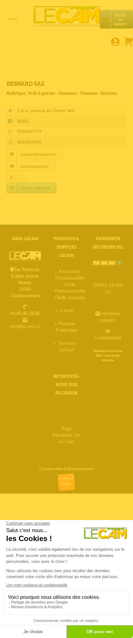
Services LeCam (67, 346)
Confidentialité (108, 337)
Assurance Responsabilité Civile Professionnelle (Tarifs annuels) (69, 284)
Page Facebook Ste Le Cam (66, 435)
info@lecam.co (25, 326)
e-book (67, 310)
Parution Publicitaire (67, 327)
